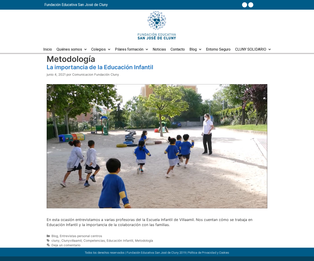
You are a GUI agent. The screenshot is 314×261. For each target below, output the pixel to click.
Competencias (94, 240)
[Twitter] (250, 4)
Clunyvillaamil (71, 240)
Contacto (178, 49)
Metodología (144, 240)
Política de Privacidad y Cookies (208, 252)
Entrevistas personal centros (81, 236)
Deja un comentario (65, 245)
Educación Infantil (120, 240)
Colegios (98, 49)
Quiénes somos (69, 49)
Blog (193, 49)
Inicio (47, 49)
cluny (55, 240)
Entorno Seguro (218, 49)
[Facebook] (244, 4)
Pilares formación (129, 49)
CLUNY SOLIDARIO (250, 49)
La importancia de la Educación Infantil (100, 67)
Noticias (159, 49)
